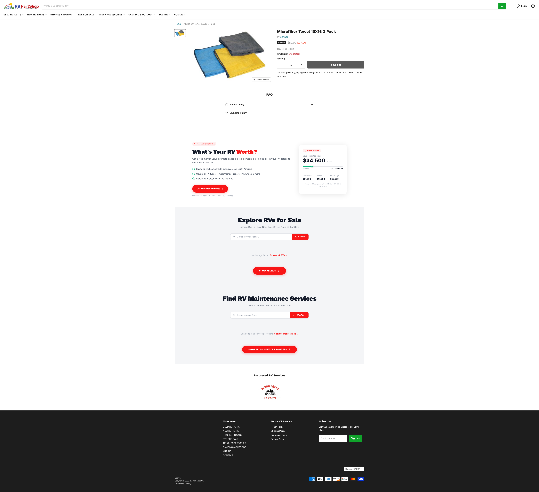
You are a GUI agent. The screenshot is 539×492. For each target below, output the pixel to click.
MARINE (164, 14)
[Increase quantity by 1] (301, 65)
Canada (352, 469)
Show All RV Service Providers (267, 349)
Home (178, 24)
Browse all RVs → (278, 255)
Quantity (281, 58)
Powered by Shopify (183, 484)
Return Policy (277, 427)
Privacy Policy (277, 439)
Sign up (355, 438)
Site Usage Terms (279, 435)
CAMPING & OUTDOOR (141, 14)
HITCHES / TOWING (61, 14)
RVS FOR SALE (86, 14)
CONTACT (180, 14)
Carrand (284, 37)
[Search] (502, 6)
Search (300, 315)
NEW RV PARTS (36, 14)
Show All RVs (267, 271)
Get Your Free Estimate (208, 188)
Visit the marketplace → (286, 333)
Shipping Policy (278, 431)
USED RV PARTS (13, 14)
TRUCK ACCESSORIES (111, 14)
